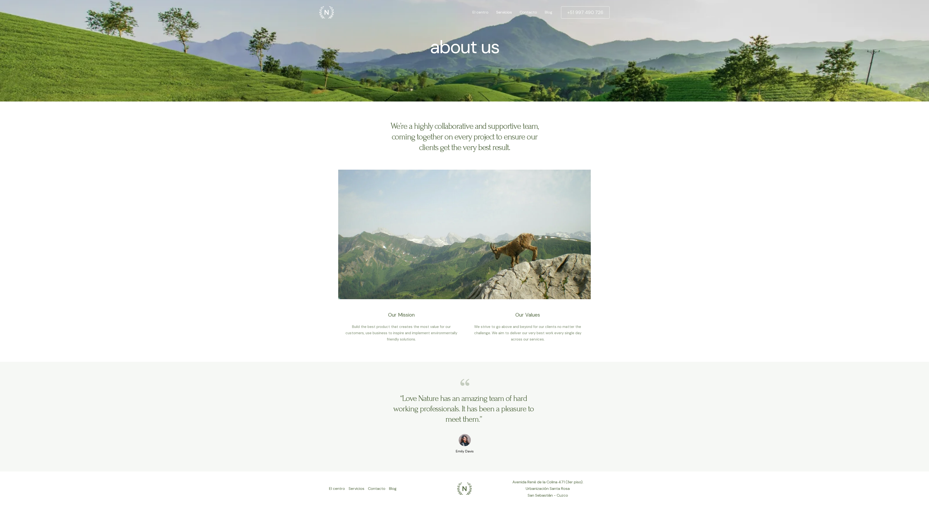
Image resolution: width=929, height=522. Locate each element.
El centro (480, 12)
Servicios (504, 12)
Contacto (528, 12)
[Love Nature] (326, 11)
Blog (548, 12)
